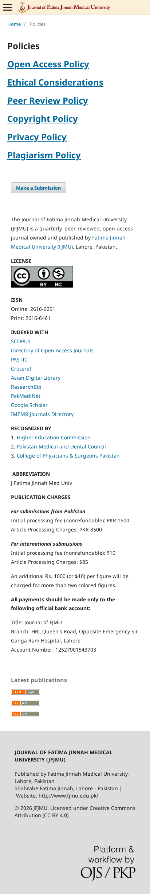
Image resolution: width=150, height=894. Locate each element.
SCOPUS (21, 341)
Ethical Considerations (55, 82)
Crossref (21, 368)
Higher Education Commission (54, 437)
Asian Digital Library (35, 377)
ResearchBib (26, 386)
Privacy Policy (37, 137)
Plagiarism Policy (44, 155)
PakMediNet (25, 395)
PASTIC (19, 359)
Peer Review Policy (47, 100)
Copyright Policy (42, 118)
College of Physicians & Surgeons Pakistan (68, 455)
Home (14, 24)
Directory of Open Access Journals (52, 350)
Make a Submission (38, 188)
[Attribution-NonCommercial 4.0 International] (42, 285)
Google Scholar (29, 404)
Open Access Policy (48, 64)
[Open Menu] (7, 7)
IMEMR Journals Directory (42, 414)
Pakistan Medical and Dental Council (62, 446)
